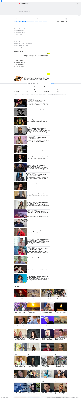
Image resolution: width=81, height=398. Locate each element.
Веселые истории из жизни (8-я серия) (22, 45)
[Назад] (77, 3)
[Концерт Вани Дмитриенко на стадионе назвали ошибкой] (33, 376)
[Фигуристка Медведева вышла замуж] (60, 376)
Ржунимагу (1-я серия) (19, 34)
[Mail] (1, 1)
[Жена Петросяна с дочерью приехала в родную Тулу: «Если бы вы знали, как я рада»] (33, 349)
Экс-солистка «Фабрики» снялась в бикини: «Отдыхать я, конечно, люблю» (36, 138)
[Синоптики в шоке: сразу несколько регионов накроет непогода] (60, 362)
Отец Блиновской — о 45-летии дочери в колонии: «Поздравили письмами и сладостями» (38, 240)
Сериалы (62, 21)
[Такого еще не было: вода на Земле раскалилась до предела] (33, 309)
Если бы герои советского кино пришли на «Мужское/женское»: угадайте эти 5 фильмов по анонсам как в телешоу (37, 212)
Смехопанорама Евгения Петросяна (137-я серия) (24, 43)
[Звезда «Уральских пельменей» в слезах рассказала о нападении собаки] (20, 376)
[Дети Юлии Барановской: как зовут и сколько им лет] (60, 335)
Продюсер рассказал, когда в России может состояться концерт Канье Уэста (36, 166)
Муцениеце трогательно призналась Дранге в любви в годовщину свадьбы (38, 194)
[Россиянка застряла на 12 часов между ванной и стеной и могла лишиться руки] (47, 376)
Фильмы (58, 21)
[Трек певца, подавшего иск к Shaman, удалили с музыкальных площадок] (47, 322)
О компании (4, 397)
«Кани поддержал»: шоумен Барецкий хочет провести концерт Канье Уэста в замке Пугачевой (37, 231)
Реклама (7, 397)
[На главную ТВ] (2, 1)
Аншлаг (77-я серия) (19, 47)
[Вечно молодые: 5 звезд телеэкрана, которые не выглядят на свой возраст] (47, 335)
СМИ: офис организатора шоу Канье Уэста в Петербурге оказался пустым (36, 175)
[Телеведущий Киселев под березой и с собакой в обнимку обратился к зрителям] (20, 322)
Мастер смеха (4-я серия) (20, 64)
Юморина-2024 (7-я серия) (20, 62)
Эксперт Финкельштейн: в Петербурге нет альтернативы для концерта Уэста (36, 101)
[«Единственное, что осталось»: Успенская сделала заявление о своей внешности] (47, 309)
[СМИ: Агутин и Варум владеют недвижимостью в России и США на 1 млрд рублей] (20, 362)
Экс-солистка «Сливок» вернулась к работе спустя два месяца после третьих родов (38, 249)
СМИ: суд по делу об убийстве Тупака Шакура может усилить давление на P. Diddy (38, 110)
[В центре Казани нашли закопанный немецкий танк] (47, 362)
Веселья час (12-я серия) (20, 68)
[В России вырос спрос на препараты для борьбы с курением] (33, 322)
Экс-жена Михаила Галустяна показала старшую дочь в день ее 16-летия (37, 203)
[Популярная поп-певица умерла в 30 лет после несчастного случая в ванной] (60, 309)
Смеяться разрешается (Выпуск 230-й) (22, 73)
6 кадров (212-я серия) (19, 71)
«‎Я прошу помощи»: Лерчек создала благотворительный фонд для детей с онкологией (37, 184)
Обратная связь (77, 397)
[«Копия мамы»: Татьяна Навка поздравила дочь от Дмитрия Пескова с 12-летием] (33, 362)
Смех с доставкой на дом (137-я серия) (22, 36)
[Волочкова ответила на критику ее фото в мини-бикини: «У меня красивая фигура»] (47, 349)
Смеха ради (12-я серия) (20, 66)
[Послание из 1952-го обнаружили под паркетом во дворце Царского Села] (33, 295)
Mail (1, 397)
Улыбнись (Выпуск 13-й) (20, 26)
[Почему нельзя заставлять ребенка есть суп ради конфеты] (60, 295)
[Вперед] (79, 3)
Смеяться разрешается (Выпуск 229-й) (22, 39)
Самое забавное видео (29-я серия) (21, 28)
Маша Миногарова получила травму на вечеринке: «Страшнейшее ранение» (38, 268)
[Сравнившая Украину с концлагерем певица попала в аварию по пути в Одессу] (20, 309)
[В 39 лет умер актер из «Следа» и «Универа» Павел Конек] (47, 389)
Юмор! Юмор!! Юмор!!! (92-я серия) (21, 53)
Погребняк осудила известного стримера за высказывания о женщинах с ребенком (36, 147)
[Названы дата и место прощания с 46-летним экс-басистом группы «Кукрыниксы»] (20, 389)
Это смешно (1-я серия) (20, 30)
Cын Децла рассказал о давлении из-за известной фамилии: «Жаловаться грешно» (37, 277)
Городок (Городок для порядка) (21, 41)
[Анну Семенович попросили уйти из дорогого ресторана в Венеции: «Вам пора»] (20, 295)
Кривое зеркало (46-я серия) (20, 32)
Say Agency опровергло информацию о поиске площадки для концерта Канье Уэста (37, 129)
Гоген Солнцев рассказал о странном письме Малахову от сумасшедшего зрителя (36, 120)
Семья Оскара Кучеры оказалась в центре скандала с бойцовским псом (38, 157)
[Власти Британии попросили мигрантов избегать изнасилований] (60, 322)
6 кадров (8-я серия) (19, 60)
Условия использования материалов (70, 397)
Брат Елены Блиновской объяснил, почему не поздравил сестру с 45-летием (36, 258)
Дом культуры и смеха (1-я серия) (21, 51)
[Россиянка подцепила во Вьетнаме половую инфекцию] (20, 349)
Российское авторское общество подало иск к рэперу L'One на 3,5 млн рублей (37, 221)
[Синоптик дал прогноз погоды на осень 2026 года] (47, 295)
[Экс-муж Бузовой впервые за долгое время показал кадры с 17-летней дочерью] (60, 389)
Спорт (66, 21)
